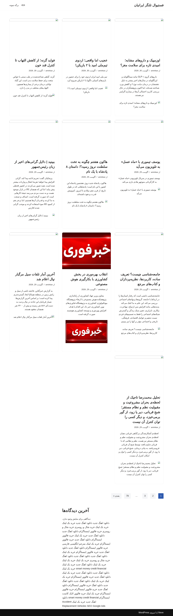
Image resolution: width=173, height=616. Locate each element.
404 (23, 5)
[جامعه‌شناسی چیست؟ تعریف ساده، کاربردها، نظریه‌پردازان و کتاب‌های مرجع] (139, 251)
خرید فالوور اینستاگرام (90, 531)
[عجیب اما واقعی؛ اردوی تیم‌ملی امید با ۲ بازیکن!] (86, 37)
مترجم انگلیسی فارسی (74, 543)
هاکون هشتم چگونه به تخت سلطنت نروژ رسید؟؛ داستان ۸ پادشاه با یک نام (86, 166)
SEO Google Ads (96, 606)
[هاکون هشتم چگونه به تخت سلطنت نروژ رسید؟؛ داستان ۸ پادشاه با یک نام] (86, 138)
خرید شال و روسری (85, 527)
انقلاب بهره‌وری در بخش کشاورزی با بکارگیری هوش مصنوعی (89, 279)
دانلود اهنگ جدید (101, 523)
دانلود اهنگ (67, 556)
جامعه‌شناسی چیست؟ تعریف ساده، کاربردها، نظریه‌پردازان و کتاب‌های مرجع (140, 279)
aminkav (154, 71)
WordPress (144, 612)
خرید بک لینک (68, 523)
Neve (161, 612)
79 (127, 496)
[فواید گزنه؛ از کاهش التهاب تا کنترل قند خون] (33, 37)
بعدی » (116, 496)
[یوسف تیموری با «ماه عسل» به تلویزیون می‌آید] (139, 138)
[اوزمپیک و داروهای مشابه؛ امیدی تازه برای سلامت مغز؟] (139, 37)
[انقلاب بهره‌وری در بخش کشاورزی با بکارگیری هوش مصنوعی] (86, 251)
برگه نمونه (14, 5)
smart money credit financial (91, 568)
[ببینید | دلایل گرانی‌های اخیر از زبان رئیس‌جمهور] (33, 138)
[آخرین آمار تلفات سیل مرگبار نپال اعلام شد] (33, 251)
